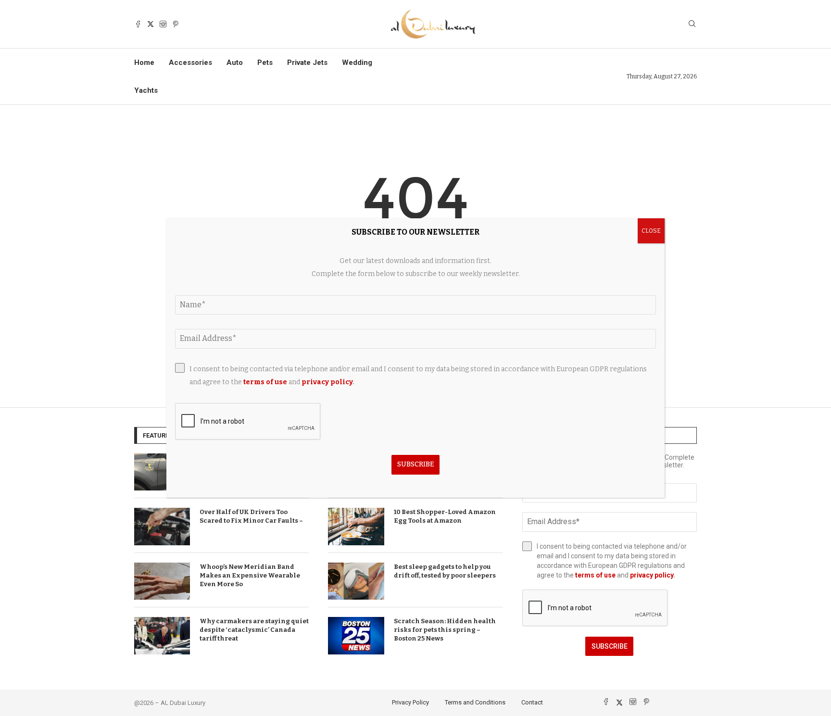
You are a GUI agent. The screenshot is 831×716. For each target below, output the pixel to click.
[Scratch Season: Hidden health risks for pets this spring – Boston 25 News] (356, 635)
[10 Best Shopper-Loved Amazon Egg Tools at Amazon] (356, 526)
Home (144, 62)
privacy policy (651, 575)
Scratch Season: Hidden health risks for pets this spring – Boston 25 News (445, 629)
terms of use (595, 575)
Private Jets (307, 62)
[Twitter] (150, 24)
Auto (235, 62)
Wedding (357, 62)
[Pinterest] (175, 24)
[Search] (692, 24)
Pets (265, 62)
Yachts (146, 90)
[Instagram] (163, 24)
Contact (532, 702)
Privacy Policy (410, 702)
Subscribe (610, 646)
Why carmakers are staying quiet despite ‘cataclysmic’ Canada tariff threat (254, 629)
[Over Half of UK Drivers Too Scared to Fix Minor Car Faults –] (162, 526)
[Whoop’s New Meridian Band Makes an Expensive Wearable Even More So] (162, 581)
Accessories (190, 62)
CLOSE (651, 230)
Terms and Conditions (475, 702)
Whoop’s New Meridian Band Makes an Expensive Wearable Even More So (250, 575)
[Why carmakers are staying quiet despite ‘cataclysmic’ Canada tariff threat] (162, 635)
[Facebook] (138, 24)
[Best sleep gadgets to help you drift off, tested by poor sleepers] (356, 581)
